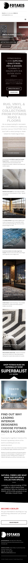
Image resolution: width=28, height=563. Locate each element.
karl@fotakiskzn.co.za (11, 552)
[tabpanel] (14, 36)
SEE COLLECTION (6, 46)
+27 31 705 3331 (9, 13)
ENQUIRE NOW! (14, 92)
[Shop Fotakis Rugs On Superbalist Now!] (14, 372)
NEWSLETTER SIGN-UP (14, 88)
